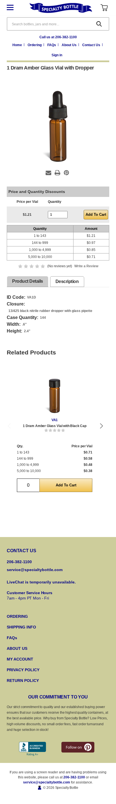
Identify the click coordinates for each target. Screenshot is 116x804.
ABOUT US (17, 648)
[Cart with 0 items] (104, 7)
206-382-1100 (74, 777)
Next (101, 425)
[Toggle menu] (14, 7)
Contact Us (91, 45)
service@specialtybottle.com (35, 569)
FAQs (52, 45)
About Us (69, 45)
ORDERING (17, 616)
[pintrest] (78, 747)
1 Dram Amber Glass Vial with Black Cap (54, 426)
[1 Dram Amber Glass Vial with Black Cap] (54, 391)
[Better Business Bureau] (32, 749)
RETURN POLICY (23, 680)
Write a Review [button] (86, 266)
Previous (9, 425)
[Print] (57, 172)
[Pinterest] (66, 172)
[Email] (48, 172)
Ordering (35, 45)
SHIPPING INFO (21, 627)
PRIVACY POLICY (23, 670)
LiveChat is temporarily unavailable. (41, 582)
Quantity (54, 202)
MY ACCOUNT (20, 659)
